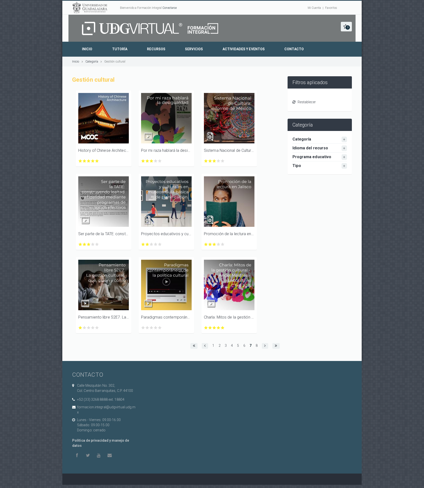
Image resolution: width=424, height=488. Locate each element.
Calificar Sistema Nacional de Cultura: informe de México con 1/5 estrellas (206, 161)
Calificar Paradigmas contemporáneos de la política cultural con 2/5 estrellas (147, 327)
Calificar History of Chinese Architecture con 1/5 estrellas (80, 161)
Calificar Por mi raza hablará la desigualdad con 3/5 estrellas (151, 161)
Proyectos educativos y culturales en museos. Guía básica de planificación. (166, 233)
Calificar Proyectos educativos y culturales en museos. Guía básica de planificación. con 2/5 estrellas (147, 244)
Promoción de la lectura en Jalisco (229, 233)
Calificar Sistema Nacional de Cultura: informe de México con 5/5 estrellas (223, 161)
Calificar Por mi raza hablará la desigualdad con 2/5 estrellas (147, 161)
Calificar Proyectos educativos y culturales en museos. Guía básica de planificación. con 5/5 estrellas (160, 244)
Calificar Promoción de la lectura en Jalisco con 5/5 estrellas (223, 244)
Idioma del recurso (310, 148)
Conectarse (169, 8)
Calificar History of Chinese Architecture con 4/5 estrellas (93, 161)
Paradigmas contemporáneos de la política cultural (166, 317)
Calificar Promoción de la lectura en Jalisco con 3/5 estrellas (214, 244)
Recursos (156, 49)
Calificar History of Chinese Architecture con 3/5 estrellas (89, 161)
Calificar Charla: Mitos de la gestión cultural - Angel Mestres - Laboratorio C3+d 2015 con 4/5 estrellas (218, 327)
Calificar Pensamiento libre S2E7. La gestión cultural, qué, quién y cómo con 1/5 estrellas (80, 327)
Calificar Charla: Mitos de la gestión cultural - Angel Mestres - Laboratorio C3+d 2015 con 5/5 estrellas (223, 327)
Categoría (91, 61)
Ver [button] (103, 201)
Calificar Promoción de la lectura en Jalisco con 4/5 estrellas (218, 244)
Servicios (194, 49)
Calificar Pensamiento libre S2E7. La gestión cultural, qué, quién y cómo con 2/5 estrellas (84, 327)
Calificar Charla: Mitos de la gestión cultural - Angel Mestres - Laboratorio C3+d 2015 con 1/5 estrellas (206, 327)
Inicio (87, 49)
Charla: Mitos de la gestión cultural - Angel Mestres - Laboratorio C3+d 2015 (229, 317)
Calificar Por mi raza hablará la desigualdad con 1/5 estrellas (143, 161)
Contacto (294, 49)
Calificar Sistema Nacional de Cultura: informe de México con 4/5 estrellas (218, 161)
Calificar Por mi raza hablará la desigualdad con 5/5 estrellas (160, 161)
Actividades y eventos (244, 49)
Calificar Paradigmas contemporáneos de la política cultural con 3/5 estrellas (151, 327)
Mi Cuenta (314, 8)
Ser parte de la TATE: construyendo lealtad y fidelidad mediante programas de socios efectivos (103, 233)
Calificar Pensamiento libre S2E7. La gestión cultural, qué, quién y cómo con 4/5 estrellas (93, 327)
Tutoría (120, 49)
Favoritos (331, 8)
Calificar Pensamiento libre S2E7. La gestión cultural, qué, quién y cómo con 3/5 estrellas (89, 327)
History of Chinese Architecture (103, 150)
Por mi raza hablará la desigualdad (166, 150)
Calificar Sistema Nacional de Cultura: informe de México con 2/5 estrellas (210, 161)
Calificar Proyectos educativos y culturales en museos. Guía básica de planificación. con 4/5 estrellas (156, 244)
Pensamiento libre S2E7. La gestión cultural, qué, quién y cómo (103, 317)
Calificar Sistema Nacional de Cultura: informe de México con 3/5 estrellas (214, 161)
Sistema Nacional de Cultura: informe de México (229, 150)
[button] (346, 26)
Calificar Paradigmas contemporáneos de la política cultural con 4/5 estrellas (156, 327)
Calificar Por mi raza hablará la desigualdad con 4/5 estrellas (156, 161)
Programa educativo (311, 156)
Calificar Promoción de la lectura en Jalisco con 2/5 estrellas (210, 244)
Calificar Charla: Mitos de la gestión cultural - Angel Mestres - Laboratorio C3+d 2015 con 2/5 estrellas (210, 327)
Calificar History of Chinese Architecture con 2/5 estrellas (84, 161)
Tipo (296, 165)
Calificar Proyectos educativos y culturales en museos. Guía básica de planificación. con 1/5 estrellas (143, 244)
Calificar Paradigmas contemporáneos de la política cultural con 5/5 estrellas (160, 327)
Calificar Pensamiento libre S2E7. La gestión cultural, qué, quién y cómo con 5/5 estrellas (97, 327)
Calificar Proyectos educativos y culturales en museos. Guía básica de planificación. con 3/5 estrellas (151, 244)
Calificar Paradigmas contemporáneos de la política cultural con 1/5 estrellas (143, 327)
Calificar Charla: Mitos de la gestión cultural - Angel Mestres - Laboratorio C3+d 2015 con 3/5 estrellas (214, 327)
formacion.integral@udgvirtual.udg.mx (106, 409)
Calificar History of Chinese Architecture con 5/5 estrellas (97, 161)
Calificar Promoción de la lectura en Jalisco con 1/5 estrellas (206, 244)
